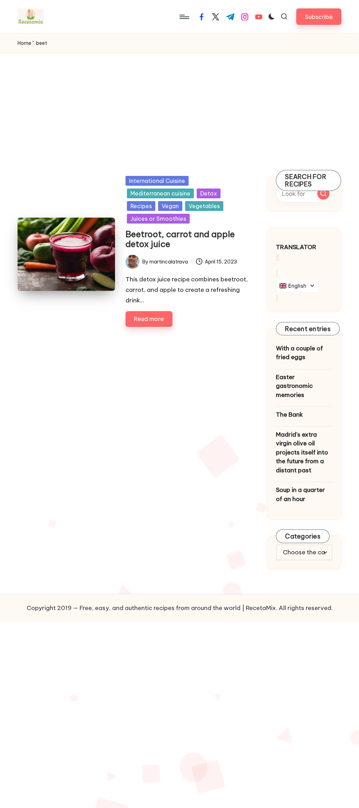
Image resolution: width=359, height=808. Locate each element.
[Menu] (184, 16)
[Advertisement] (179, 106)
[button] (318, 16)
